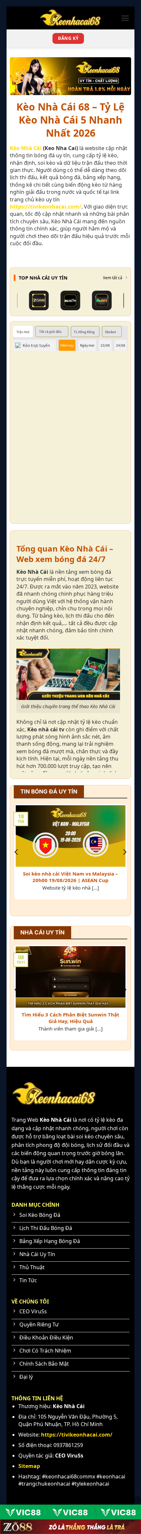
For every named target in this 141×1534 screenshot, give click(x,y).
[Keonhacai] (70, 18)
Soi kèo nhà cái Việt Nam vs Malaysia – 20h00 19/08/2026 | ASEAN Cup (70, 877)
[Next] (124, 852)
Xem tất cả (112, 278)
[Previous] (17, 852)
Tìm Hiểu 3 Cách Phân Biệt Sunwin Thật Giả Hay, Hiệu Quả (70, 1018)
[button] (125, 18)
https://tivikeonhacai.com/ (45, 206)
